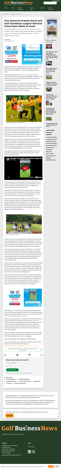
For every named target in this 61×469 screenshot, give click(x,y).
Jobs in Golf (32, 8)
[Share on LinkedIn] (17, 355)
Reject (57, 466)
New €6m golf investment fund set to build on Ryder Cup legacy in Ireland (52, 97)
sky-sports (37, 381)
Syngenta (48, 158)
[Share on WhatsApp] (41, 355)
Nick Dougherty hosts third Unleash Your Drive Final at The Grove (51, 70)
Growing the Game (15, 14)
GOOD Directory (20, 8)
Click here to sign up (11, 412)
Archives (42, 8)
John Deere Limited (51, 141)
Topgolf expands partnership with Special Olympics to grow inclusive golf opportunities (51, 111)
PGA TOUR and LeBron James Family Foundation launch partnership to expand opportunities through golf (52, 55)
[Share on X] (5, 355)
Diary (13, 8)
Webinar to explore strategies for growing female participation (52, 83)
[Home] (4, 14)
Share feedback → (12, 370)
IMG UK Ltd (49, 151)
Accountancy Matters (51, 137)
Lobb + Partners (50, 153)
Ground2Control (50, 147)
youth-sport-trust (20, 383)
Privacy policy (31, 446)
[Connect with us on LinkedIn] (30, 451)
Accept (51, 466)
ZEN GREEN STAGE (50, 160)
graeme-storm (11, 381)
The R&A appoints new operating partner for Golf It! (52, 125)
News (6, 8)
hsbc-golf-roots (25, 381)
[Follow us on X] (34, 451)
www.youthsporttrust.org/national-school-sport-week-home (21, 345)
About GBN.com (51, 8)
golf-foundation (24, 379)
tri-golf (8, 383)
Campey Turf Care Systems (53, 139)
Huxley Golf (49, 149)
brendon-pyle (11, 379)
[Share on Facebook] (29, 355)
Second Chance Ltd (51, 156)
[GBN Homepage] (23, 3)
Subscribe (9, 415)
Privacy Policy (29, 373)
